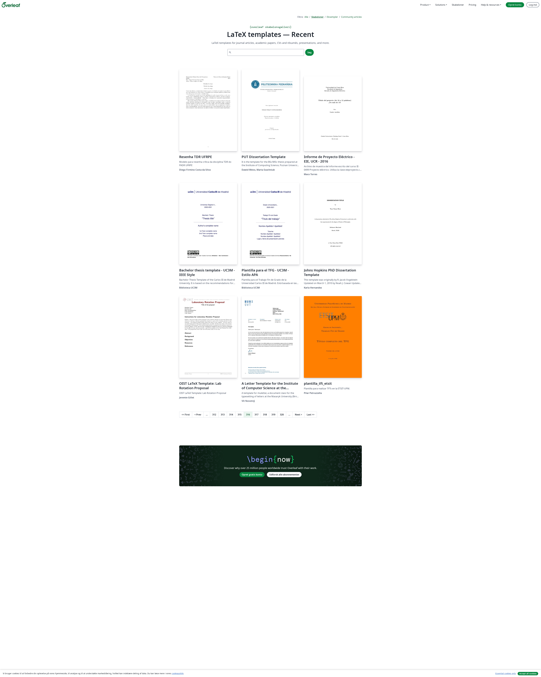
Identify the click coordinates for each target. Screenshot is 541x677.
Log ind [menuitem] (533, 4)
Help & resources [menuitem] (490, 4)
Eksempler (332, 16)
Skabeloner (317, 16)
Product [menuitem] (424, 4)
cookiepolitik (177, 673)
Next (298, 414)
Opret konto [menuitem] (515, 4)
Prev (197, 414)
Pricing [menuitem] (472, 4)
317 (256, 414)
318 (265, 414)
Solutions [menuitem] (440, 4)
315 (239, 414)
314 (231, 414)
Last (310, 414)
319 (273, 414)
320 (282, 414)
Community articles (351, 16)
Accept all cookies (527, 673)
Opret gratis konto (252, 474)
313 (223, 414)
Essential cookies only (505, 673)
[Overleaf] (11, 5)
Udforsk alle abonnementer (284, 474)
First (186, 414)
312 (214, 414)
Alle (306, 16)
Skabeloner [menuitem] (458, 4)
